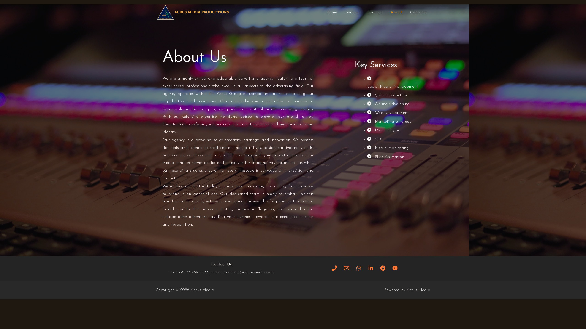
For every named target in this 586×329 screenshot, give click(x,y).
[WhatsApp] (358, 268)
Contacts (418, 13)
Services (352, 13)
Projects (375, 13)
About (396, 13)
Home (331, 13)
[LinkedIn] (370, 268)
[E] (346, 268)
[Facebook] (382, 268)
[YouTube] (395, 268)
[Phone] (334, 268)
